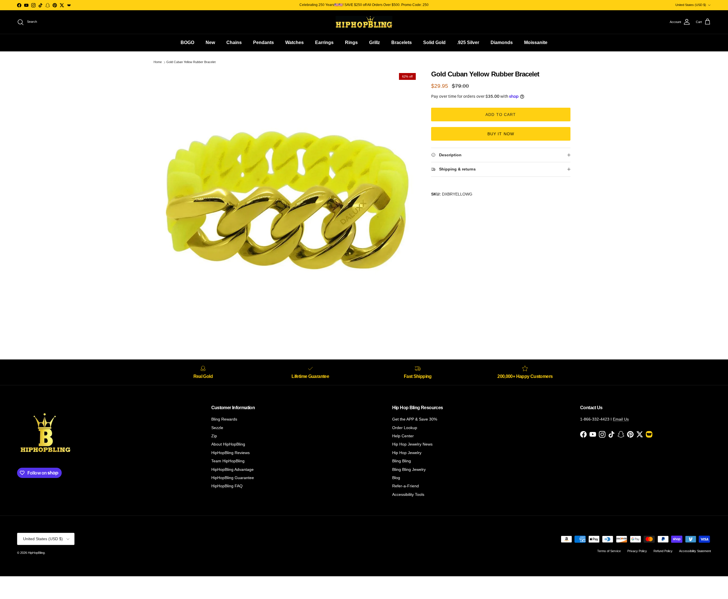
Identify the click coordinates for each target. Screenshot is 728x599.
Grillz (374, 42)
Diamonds (502, 42)
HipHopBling (36, 552)
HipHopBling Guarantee (232, 477)
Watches (294, 42)
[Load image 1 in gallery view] (288, 200)
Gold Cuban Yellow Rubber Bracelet (191, 62)
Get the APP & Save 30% (414, 419)
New (210, 42)
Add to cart (500, 114)
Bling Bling (401, 461)
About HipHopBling (228, 444)
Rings (351, 42)
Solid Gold (434, 42)
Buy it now (500, 134)
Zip (214, 436)
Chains (234, 42)
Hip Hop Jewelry (406, 452)
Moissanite (535, 42)
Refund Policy (663, 551)
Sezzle (217, 427)
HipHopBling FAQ (227, 486)
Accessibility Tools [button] (408, 494)
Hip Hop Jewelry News (412, 444)
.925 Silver (468, 42)
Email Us (621, 419)
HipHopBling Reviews (230, 452)
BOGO (187, 42)
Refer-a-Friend (405, 486)
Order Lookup (404, 427)
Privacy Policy (637, 551)
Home (158, 62)
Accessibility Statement (695, 551)
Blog (396, 477)
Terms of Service (609, 551)
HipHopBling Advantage (232, 469)
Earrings (324, 42)
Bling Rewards (224, 419)
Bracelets (401, 42)
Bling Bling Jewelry (409, 469)
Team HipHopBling (228, 461)
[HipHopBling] (364, 22)
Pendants (263, 42)
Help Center (403, 436)
